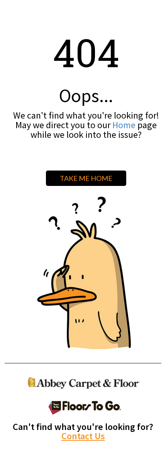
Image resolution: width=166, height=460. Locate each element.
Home (124, 125)
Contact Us (83, 436)
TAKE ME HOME (86, 178)
